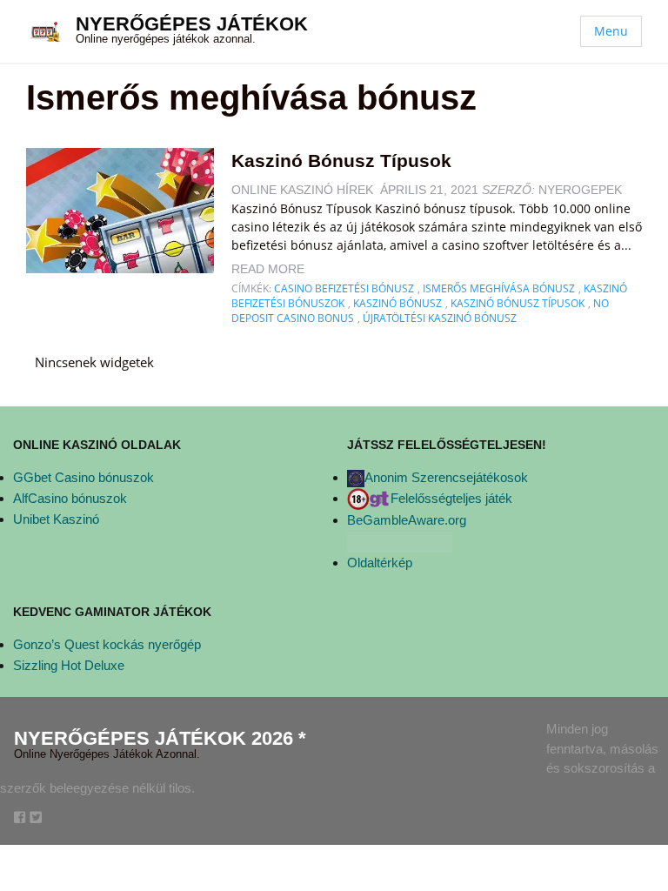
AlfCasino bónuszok (70, 498)
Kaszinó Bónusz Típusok (341, 161)
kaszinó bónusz (397, 303)
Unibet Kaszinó (56, 519)
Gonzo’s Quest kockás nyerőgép (107, 644)
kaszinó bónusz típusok (517, 303)
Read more (267, 269)
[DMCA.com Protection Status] (399, 540)
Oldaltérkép (379, 562)
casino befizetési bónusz (344, 288)
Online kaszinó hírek (302, 190)
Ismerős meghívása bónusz (499, 288)
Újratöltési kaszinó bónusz (440, 318)
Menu (611, 31)
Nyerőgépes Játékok (192, 24)
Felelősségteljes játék (451, 498)
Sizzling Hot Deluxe (68, 665)
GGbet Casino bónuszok (83, 477)
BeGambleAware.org (406, 519)
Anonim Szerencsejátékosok (446, 477)
